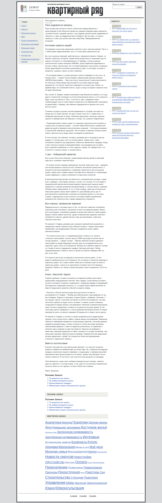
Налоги (92, 451)
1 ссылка (73, 496)
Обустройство (54, 462)
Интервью (91, 437)
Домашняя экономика (66, 427)
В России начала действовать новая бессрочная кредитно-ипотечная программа (126, 135)
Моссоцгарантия (77, 451)
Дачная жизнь (98, 422)
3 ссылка (92, 496)
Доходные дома (51, 432)
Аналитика (53, 422)
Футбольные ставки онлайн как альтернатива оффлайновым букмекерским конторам (126, 99)
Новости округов (59, 457)
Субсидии (77, 477)
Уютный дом (26, 55)
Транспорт (91, 477)
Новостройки (82, 457)
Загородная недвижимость (75, 432)
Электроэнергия (97, 482)
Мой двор (96, 447)
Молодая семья (56, 451)
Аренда (67, 422)
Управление (55, 483)
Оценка (89, 462)
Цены (70, 483)
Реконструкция (69, 472)
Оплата (81, 462)
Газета (23, 26)
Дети (48, 427)
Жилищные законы (28, 33)
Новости (115, 21)
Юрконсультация (69, 488)
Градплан (80, 422)
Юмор (50, 488)
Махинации (66, 447)
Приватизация (93, 467)
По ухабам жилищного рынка (61, 381)
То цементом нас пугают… (60, 378)
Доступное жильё (94, 427)
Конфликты (79, 442)
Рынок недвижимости (29, 41)
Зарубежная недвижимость (63, 437)
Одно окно (70, 462)
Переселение (56, 467)
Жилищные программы (30, 44)
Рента (82, 473)
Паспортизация (98, 462)
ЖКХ (23, 37)
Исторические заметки (58, 442)
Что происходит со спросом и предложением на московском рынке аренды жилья (126, 42)
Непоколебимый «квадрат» (60, 383)
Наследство (102, 452)
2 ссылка (83, 496)
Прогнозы (51, 472)
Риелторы (92, 472)
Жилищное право (28, 48)
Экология (80, 482)
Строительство (57, 477)
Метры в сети (82, 447)
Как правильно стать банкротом (129, 53)
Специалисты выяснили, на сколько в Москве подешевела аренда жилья (125, 75)
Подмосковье (75, 467)
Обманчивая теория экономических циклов (67, 386)
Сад (102, 472)
